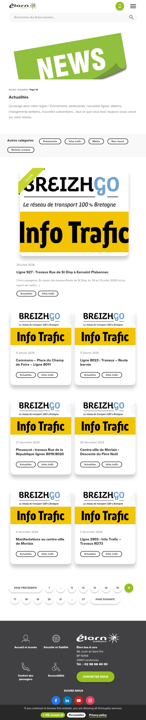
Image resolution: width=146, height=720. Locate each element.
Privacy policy (98, 715)
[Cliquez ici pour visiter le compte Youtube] (78, 700)
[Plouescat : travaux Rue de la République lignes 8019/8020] (41, 417)
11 (72, 587)
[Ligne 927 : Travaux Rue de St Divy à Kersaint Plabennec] (72, 214)
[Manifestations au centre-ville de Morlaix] (41, 507)
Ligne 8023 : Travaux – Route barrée (104, 362)
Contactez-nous (95, 677)
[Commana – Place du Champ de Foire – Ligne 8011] (41, 328)
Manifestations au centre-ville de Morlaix (40, 541)
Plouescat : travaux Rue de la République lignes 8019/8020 (40, 452)
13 (94, 587)
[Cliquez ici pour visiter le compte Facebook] (55, 700)
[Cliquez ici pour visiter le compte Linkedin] (67, 700)
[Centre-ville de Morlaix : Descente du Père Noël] (105, 417)
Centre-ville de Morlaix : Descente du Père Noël (99, 452)
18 (26, 599)
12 (83, 587)
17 (15, 599)
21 (60, 599)
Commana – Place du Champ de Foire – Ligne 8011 (40, 362)
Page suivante (105, 599)
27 (83, 599)
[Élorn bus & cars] (23, 6)
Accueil (12, 89)
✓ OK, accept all (52, 715)
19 (37, 599)
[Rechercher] (131, 17)
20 (49, 599)
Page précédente (25, 587)
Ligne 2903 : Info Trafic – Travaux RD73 (100, 541)
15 (117, 587)
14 (106, 587)
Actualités (23, 89)
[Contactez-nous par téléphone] (120, 6)
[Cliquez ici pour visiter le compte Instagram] (90, 700)
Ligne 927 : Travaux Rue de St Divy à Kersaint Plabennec (62, 272)
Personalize (76, 715)
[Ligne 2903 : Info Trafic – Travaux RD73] (105, 507)
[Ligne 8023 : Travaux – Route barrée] (105, 328)
